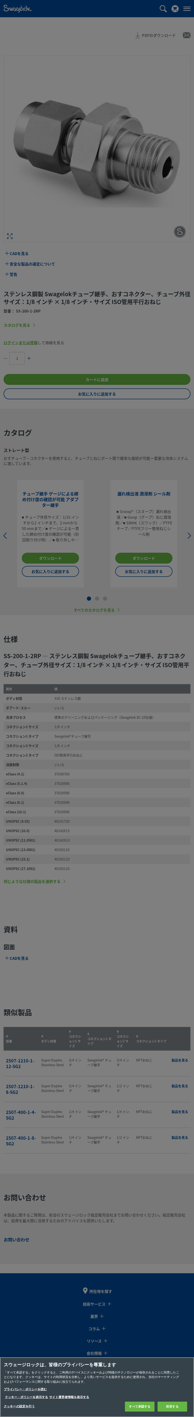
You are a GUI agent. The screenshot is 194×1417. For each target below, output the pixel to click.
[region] (97, 1387)
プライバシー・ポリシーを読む (25, 1389)
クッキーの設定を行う (19, 1406)
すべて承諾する (140, 1406)
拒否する (172, 1406)
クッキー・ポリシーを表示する (26, 1397)
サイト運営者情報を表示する (69, 1397)
